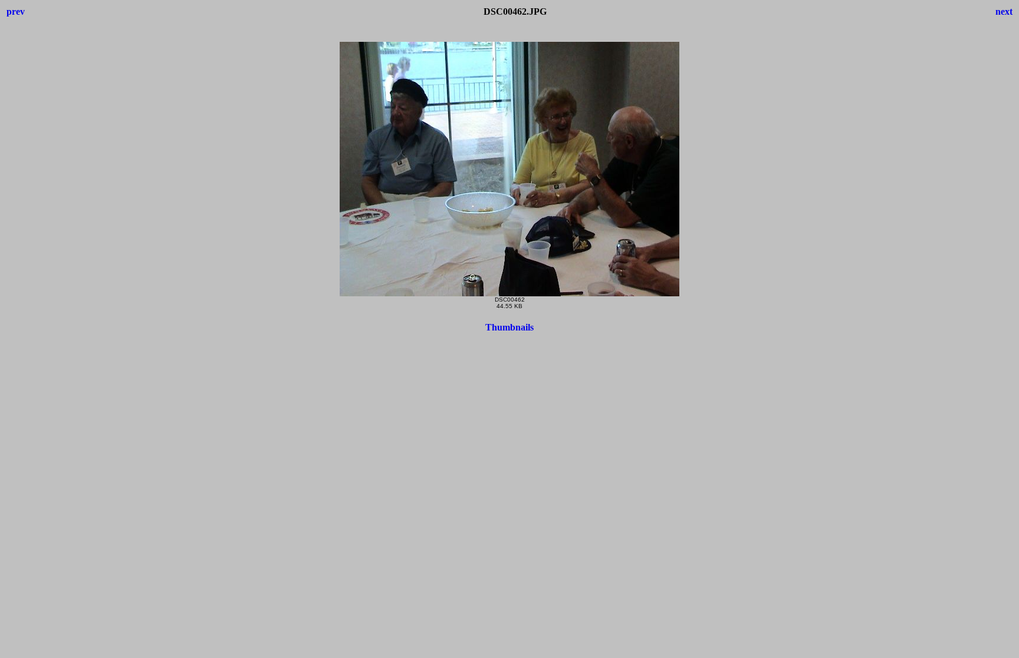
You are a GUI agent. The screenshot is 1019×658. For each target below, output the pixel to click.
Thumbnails (509, 327)
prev (15, 11)
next (1004, 11)
